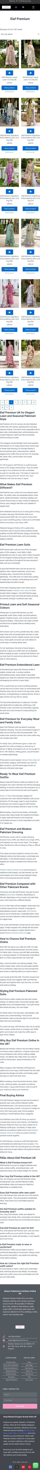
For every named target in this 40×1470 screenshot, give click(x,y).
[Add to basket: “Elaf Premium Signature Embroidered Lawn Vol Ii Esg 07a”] (30, 191)
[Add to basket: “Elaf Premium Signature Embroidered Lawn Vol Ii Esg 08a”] (30, 131)
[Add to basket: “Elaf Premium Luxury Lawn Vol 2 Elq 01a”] (30, 72)
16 (2, 408)
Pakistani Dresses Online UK (15, 933)
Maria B (3, 906)
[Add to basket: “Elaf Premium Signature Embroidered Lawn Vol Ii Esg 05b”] (9, 312)
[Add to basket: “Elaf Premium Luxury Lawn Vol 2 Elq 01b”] (9, 72)
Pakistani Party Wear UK (31, 760)
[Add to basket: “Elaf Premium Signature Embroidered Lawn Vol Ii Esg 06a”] (30, 252)
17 (7, 408)
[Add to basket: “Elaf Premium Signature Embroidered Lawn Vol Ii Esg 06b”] (9, 252)
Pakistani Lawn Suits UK (22, 590)
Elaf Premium (32, 911)
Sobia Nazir (10, 895)
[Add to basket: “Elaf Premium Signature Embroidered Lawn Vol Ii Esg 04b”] (9, 373)
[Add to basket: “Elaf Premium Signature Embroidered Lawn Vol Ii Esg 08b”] (9, 131)
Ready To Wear (5, 796)
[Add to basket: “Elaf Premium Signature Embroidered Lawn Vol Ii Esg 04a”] (30, 373)
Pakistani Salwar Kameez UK (11, 870)
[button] (16, 7)
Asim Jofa (12, 1433)
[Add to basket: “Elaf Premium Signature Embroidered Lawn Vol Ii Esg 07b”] (9, 191)
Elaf (18, 1433)
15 (34, 402)
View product (9, 88)
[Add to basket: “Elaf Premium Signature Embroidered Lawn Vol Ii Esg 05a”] (30, 312)
